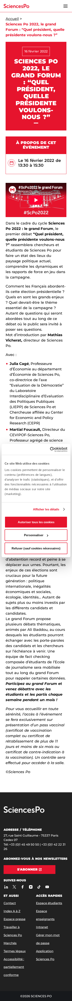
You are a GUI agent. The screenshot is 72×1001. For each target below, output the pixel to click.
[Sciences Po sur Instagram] (30, 886)
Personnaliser (33, 535)
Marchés (10, 943)
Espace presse (14, 919)
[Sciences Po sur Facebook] (22, 886)
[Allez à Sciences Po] (24, 811)
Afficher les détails (46, 509)
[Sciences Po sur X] (14, 886)
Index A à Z (12, 911)
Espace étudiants (49, 903)
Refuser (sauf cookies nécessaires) (36, 548)
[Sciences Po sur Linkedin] (6, 886)
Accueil (12, 19)
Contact (10, 903)
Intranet (42, 927)
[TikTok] (38, 886)
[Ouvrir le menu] (65, 6)
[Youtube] (47, 886)
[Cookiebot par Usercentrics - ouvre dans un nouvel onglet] (50, 449)
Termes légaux (15, 951)
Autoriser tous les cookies (36, 522)
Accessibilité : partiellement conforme (14, 967)
